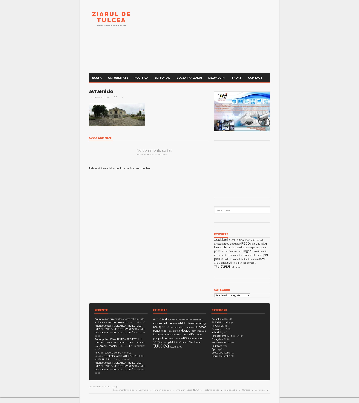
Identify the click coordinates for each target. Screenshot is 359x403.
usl (232, 267)
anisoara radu (257, 240)
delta (226, 247)
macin (231, 255)
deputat (235, 247)
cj (221, 247)
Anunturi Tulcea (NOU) (188, 390)
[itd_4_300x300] (242, 169)
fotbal (225, 251)
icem (255, 251)
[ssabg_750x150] (202, 21)
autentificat (109, 168)
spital (170, 342)
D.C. (116, 97)
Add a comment (101, 138)
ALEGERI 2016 (220, 322)
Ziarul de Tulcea (111, 17)
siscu (255, 259)
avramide (101, 91)
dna (242, 247)
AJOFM (232, 240)
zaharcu (238, 267)
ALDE (239, 240)
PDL (253, 255)
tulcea (222, 266)
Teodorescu (249, 262)
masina (238, 255)
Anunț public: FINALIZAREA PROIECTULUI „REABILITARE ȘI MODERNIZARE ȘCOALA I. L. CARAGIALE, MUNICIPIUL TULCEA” (120, 329)
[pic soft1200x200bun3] (179, 55)
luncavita (222, 255)
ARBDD (244, 243)
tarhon (239, 263)
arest (252, 244)
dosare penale (252, 247)
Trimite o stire (230, 390)
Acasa (97, 77)
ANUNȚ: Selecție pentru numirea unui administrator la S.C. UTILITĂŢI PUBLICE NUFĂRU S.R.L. (119, 356)
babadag (261, 243)
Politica (141, 77)
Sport (237, 77)
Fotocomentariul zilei (223, 335)
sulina (231, 262)
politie (218, 259)
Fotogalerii (217, 339)
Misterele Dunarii (221, 342)
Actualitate (118, 77)
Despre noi (260, 390)
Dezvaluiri (216, 77)
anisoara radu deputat (226, 243)
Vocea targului (189, 77)
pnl (265, 255)
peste (260, 255)
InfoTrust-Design (110, 386)
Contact (255, 77)
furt (239, 251)
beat (217, 247)
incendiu (262, 251)
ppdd (226, 259)
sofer (261, 259)
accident (221, 239)
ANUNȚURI (218, 325)
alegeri (246, 240)
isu (215, 255)
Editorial (162, 77)
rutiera (249, 259)
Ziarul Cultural (220, 356)
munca (247, 255)
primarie (234, 259)
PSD (242, 259)
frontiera (233, 251)
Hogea (246, 251)
